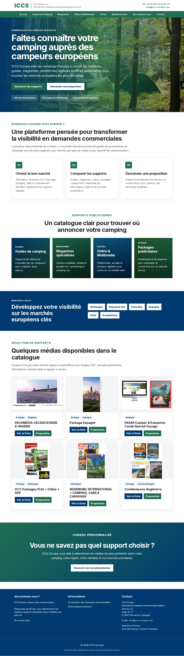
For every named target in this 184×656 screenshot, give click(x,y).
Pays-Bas (137, 306)
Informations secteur (80, 606)
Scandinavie (109, 315)
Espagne (154, 306)
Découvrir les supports (28, 86)
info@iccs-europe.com (158, 7)
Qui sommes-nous (142, 14)
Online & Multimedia (84, 14)
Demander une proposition (65, 86)
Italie (93, 315)
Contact (160, 14)
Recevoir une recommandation (92, 567)
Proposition (43, 433)
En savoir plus (22, 620)
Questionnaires (119, 14)
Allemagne (96, 306)
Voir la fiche (24, 433)
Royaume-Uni (117, 306)
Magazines (63, 14)
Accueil (23, 14)
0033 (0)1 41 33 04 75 (158, 4)
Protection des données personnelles (89, 602)
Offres (103, 14)
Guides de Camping (42, 14)
